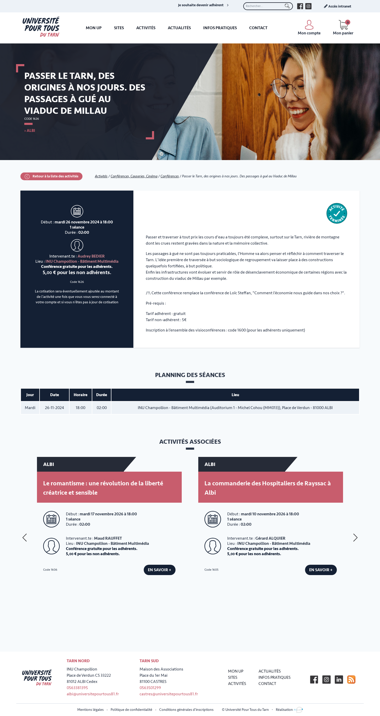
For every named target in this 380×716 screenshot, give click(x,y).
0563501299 (150, 687)
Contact (258, 28)
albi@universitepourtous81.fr (93, 694)
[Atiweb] (298, 709)
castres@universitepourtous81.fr (169, 694)
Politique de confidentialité (131, 709)
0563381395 (77, 687)
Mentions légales (90, 709)
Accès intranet (339, 6)
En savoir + (159, 569)
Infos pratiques (220, 28)
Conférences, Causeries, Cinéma (134, 176)
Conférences (170, 176)
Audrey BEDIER (91, 256)
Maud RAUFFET (108, 538)
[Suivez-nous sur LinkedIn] (339, 679)
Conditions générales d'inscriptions (186, 709)
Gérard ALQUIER (270, 538)
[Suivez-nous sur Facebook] (314, 679)
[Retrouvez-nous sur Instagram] (308, 6)
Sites (119, 28)
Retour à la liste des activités (55, 176)
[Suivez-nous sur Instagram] (326, 679)
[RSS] (351, 679)
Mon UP (94, 28)
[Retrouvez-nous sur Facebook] (300, 6)
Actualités (179, 28)
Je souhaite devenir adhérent (201, 5)
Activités (145, 28)
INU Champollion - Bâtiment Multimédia (81, 261)
